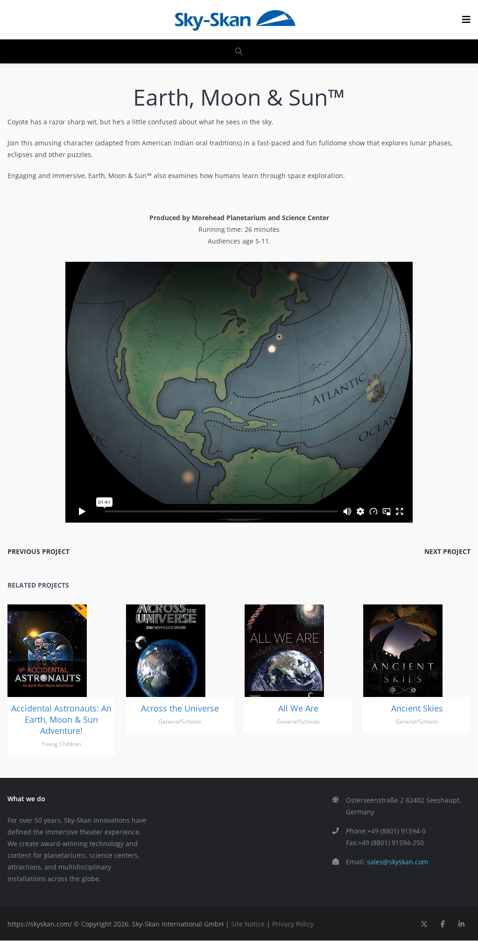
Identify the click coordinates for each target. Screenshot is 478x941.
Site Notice (248, 923)
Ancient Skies (417, 708)
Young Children (61, 744)
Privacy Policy (293, 923)
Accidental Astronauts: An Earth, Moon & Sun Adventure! (61, 719)
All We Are (298, 708)
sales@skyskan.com (397, 861)
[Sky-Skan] (234, 19)
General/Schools (179, 722)
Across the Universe (180, 708)
